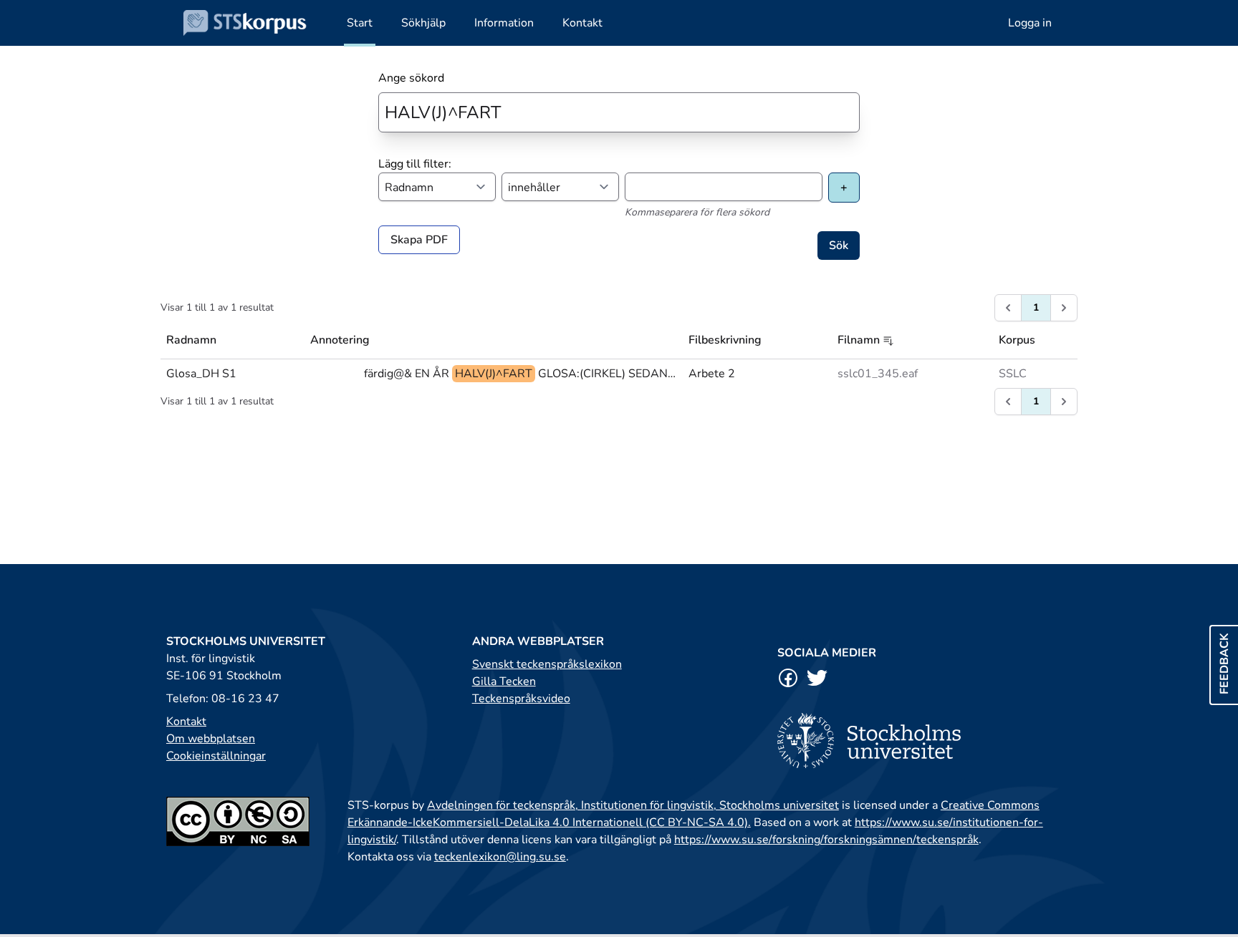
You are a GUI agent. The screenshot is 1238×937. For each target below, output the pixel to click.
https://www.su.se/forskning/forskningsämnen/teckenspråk (826, 840)
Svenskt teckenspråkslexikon (547, 664)
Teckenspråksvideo (521, 699)
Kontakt (186, 721)
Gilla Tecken (504, 681)
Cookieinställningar (216, 756)
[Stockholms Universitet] (924, 740)
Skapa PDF (419, 240)
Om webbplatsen (210, 739)
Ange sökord (411, 78)
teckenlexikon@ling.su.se (500, 857)
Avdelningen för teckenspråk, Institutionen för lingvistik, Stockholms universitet (633, 805)
